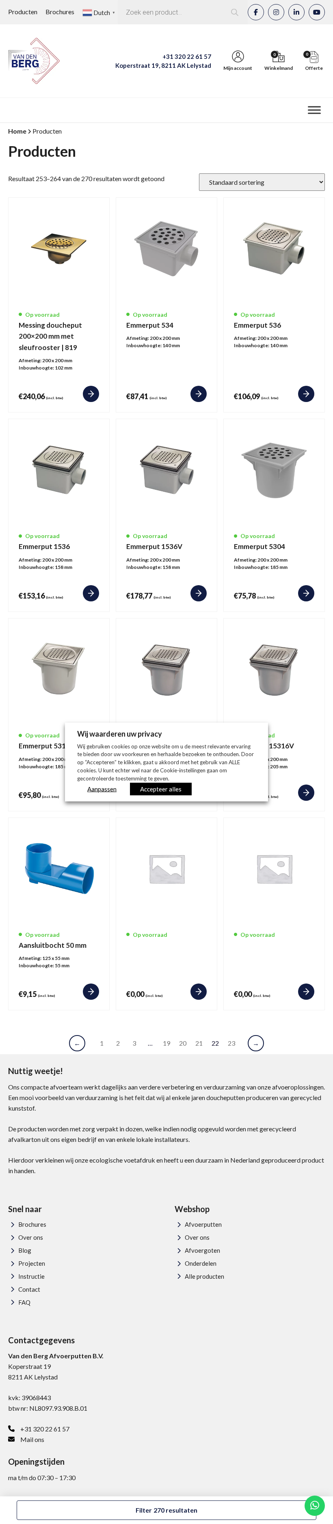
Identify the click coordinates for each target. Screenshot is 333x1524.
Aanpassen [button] (102, 789)
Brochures (59, 11)
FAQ (24, 1302)
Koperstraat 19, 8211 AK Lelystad (163, 65)
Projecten (31, 1263)
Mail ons (32, 1439)
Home (17, 131)
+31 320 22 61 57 (186, 56)
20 (182, 1043)
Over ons (30, 1237)
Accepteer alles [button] (161, 789)
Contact (29, 1289)
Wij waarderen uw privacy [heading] (119, 733)
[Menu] (314, 110)
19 (166, 1043)
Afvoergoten (202, 1250)
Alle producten (204, 1276)
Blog (24, 1250)
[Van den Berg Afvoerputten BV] (34, 60)
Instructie (31, 1276)
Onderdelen (200, 1263)
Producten (22, 11)
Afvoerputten (203, 1224)
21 (199, 1043)
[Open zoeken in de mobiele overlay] (183, 12)
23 (231, 1043)
